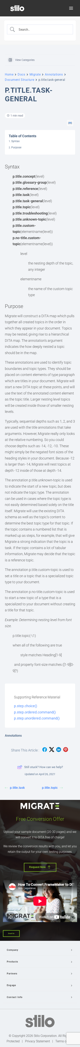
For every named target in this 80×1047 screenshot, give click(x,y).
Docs (21, 74)
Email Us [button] (11, 933)
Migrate (35, 74)
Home (9, 74)
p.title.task (17, 788)
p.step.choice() (25, 706)
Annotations (54, 74)
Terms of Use (64, 1041)
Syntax (15, 141)
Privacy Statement (37, 1041)
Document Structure (19, 80)
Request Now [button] (37, 867)
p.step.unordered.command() (37, 718)
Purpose (16, 147)
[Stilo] (17, 8)
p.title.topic (50, 788)
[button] (71, 8)
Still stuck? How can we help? (43, 767)
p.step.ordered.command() (35, 712)
